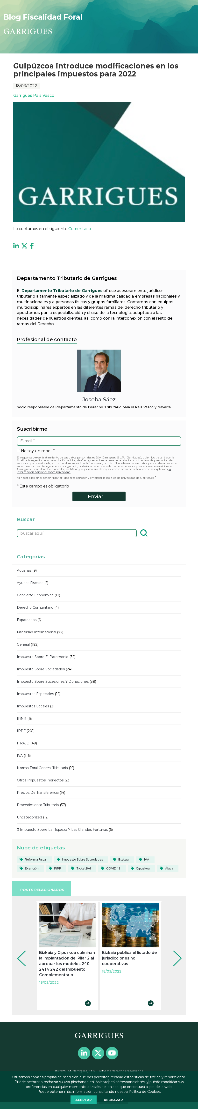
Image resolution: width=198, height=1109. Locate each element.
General (23, 644)
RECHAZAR (113, 1100)
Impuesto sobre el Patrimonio (42, 657)
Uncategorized (29, 817)
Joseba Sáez (99, 399)
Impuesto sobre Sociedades (41, 669)
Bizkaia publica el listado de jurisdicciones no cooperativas (129, 958)
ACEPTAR (83, 1100)
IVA (20, 755)
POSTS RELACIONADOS (42, 890)
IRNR (21, 718)
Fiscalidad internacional (36, 632)
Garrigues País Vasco (33, 95)
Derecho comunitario (35, 607)
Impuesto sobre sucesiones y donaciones (53, 681)
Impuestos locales (33, 706)
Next (173, 951)
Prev (18, 951)
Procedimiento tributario (38, 805)
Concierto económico (35, 595)
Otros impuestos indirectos (40, 780)
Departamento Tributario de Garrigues (61, 290)
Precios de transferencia (38, 792)
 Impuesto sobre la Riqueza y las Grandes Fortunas (62, 829)
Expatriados (26, 620)
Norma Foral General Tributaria (42, 768)
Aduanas (24, 570)
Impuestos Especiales (35, 694)
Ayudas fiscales (30, 583)
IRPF (21, 731)
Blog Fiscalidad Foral (43, 17)
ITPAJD (23, 743)
